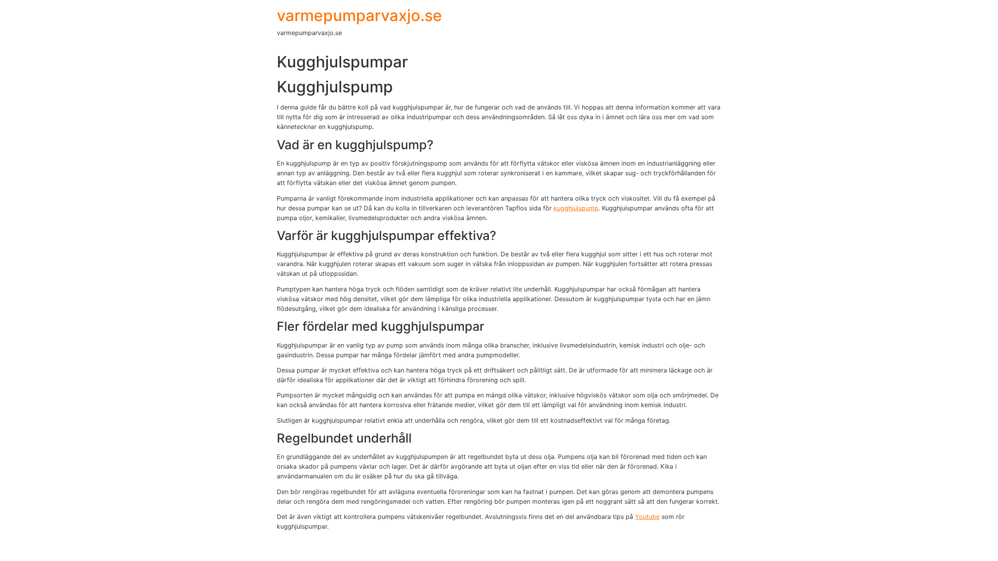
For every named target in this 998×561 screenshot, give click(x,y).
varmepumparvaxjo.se (359, 15)
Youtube (647, 516)
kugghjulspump (576, 208)
